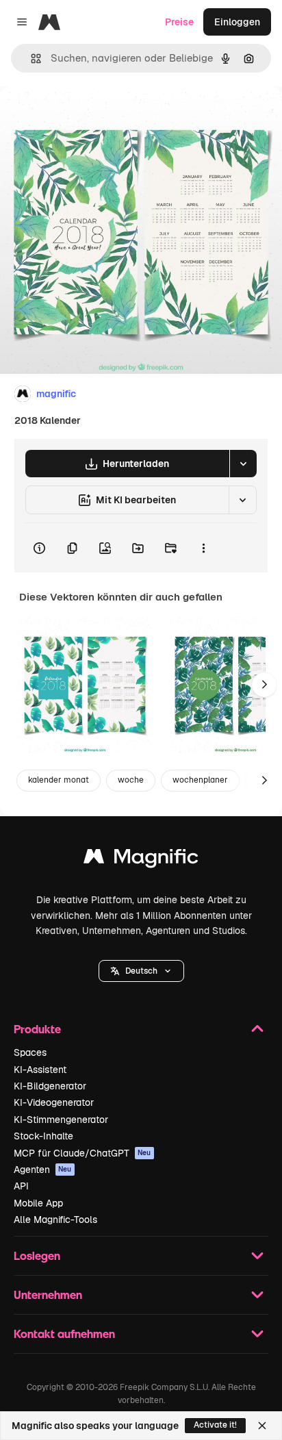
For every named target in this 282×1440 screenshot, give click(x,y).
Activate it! (215, 1424)
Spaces (30, 1052)
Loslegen (37, 1255)
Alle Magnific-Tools (55, 1219)
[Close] (262, 1425)
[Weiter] (264, 684)
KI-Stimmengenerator (61, 1119)
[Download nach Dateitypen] (243, 463)
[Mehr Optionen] (203, 547)
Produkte (37, 1029)
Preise (179, 22)
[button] (141, 971)
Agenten (43, 1169)
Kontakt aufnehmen (64, 1333)
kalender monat (58, 779)
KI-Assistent (40, 1069)
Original (87, 117)
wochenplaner (200, 779)
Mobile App (38, 1203)
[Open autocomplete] (30, 58)
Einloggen (237, 22)
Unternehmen (48, 1294)
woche (131, 779)
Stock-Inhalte (43, 1136)
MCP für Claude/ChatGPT (82, 1153)
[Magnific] (141, 859)
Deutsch (141, 970)
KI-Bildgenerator (50, 1086)
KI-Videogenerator (54, 1102)
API (21, 1186)
